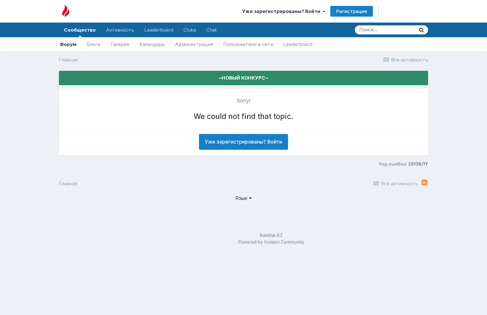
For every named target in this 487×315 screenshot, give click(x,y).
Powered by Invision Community (271, 242)
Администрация (194, 44)
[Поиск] (421, 29)
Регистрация (351, 11)
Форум (68, 44)
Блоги (93, 44)
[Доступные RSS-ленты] (424, 183)
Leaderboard (297, 44)
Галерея (119, 44)
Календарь (152, 44)
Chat (211, 30)
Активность (120, 30)
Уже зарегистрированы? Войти (282, 11)
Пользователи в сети (248, 44)
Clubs (189, 30)
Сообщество (80, 30)
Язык (242, 198)
